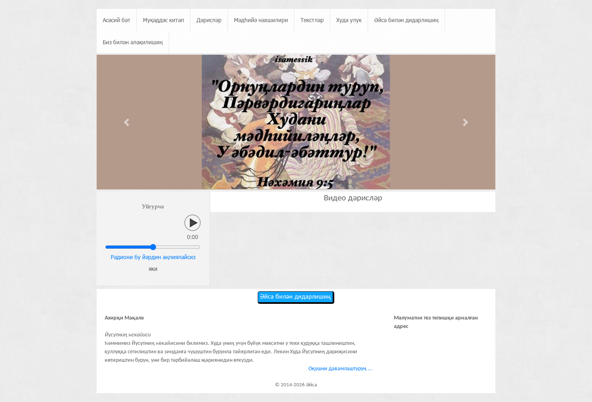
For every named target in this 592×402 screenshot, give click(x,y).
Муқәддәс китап (163, 20)
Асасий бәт (116, 20)
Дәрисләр (209, 20)
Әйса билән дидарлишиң (406, 20)
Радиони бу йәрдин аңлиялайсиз (153, 257)
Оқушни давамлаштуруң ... (340, 369)
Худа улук (349, 20)
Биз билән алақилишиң (133, 42)
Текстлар (312, 20)
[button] (127, 122)
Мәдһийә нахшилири (261, 20)
